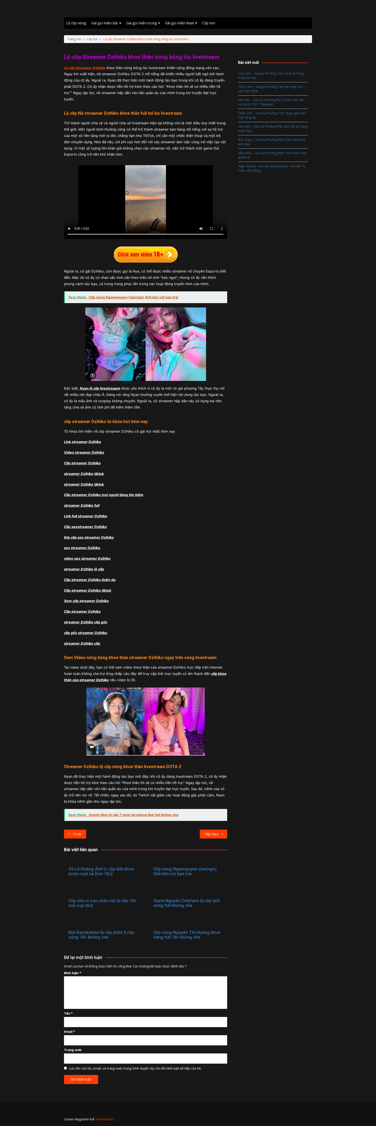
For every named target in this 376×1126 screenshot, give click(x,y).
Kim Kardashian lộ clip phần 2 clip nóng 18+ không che (101, 935)
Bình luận (72, 973)
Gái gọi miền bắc (104, 23)
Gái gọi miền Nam (179, 23)
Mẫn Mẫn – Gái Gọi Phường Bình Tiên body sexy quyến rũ (272, 155)
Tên (68, 1013)
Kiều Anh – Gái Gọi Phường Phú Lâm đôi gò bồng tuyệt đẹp (272, 128)
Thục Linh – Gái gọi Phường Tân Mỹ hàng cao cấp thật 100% (270, 89)
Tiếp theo (211, 834)
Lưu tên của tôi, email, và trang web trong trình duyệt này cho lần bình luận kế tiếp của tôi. (135, 1068)
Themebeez (104, 1119)
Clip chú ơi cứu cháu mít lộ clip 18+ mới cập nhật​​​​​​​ (102, 903)
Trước (77, 834)
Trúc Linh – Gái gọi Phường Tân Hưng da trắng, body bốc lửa (271, 75)
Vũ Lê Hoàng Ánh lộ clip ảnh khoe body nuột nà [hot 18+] (101, 871)
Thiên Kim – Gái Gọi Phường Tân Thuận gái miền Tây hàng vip (272, 115)
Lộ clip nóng (76, 23)
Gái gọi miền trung (141, 23)
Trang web (73, 1050)
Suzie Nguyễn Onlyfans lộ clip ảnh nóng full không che (186, 903)
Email (69, 1031)
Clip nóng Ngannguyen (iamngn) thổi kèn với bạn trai (185, 871)
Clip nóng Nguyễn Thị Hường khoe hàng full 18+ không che (186, 935)
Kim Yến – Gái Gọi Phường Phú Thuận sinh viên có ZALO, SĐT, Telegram (271, 102)
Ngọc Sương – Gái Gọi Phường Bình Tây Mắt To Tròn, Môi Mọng (272, 168)
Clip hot (208, 23)
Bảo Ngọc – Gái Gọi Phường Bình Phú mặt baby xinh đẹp (271, 142)
